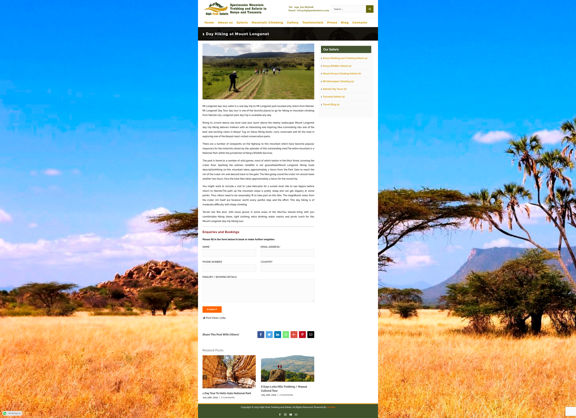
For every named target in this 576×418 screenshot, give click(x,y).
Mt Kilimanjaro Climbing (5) (338, 81)
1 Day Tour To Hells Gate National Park (226, 393)
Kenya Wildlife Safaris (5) (337, 66)
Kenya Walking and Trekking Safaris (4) (345, 58)
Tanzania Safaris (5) (334, 96)
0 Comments (228, 397)
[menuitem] (209, 22)
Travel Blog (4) (331, 104)
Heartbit (331, 407)
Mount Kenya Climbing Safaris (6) (342, 73)
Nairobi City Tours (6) (335, 89)
